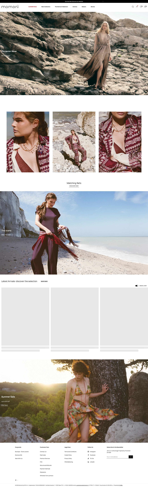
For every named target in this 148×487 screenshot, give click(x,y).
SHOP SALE (4, 405)
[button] (74, 1)
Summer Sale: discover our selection (74, 1)
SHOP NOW (44, 281)
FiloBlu (121, 485)
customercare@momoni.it (82, 485)
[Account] (137, 7)
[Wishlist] (141, 7)
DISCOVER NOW (5, 55)
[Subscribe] (131, 456)
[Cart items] (145, 7)
